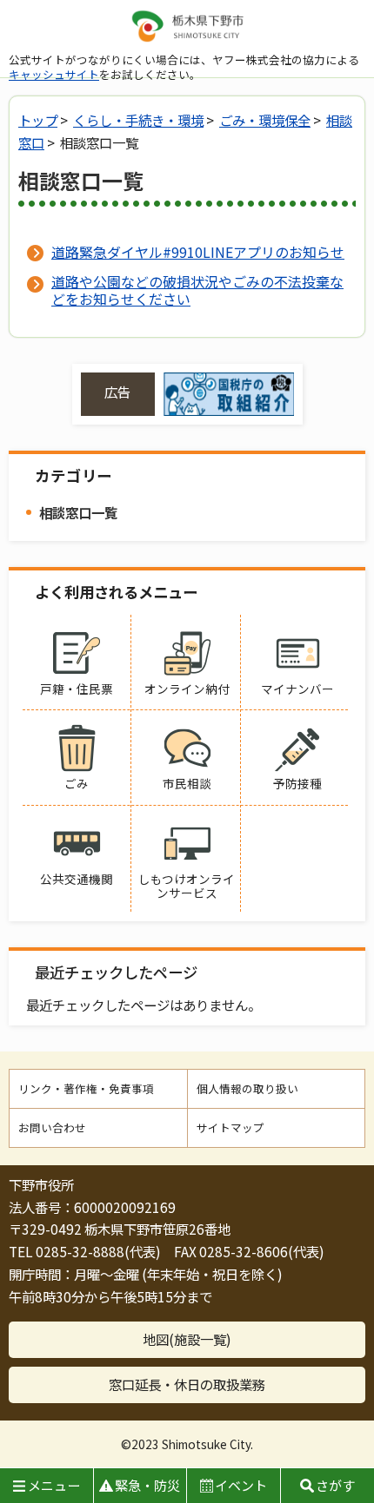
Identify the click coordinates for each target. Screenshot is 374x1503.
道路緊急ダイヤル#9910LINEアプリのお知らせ (197, 251)
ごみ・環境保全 (265, 119)
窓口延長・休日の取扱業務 (187, 1384)
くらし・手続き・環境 (138, 119)
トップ (37, 119)
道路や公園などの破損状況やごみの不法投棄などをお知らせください (197, 290)
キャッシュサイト (54, 74)
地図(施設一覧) (187, 1338)
